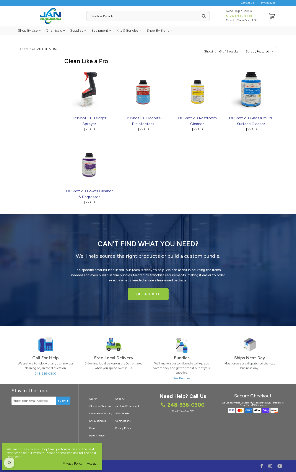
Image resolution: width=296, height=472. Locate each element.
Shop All (120, 398)
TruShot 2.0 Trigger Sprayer (89, 121)
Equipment (100, 30)
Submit (63, 400)
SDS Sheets (122, 413)
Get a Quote (148, 294)
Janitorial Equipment (127, 406)
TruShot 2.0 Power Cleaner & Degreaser (89, 194)
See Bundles (181, 378)
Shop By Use (28, 30)
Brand (92, 428)
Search (93, 398)
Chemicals (54, 30)
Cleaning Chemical (100, 406)
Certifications (122, 420)
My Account (268, 3)
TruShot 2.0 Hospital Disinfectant (143, 121)
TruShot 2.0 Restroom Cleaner (197, 121)
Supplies (77, 30)
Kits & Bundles (127, 30)
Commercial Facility (100, 413)
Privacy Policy (123, 428)
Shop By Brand (158, 30)
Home (24, 49)
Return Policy (96, 435)
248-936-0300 (240, 16)
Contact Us (247, 3)
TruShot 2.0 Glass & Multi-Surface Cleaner (251, 121)
